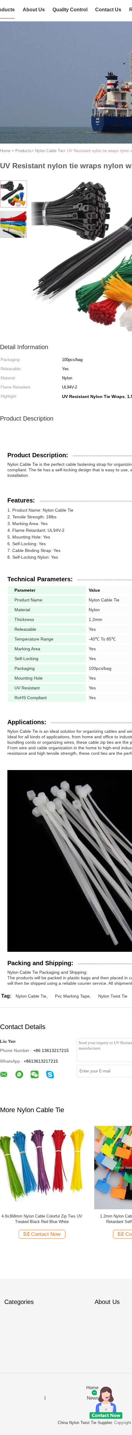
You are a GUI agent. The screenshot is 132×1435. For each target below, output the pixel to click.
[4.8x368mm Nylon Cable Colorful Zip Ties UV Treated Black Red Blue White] (42, 1167)
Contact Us (108, 9)
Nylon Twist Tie (112, 996)
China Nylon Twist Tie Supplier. (86, 1422)
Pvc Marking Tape (72, 996)
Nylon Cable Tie (31, 996)
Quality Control (69, 9)
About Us (34, 9)
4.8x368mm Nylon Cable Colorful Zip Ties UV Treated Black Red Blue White (42, 1219)
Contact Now (45, 1234)
